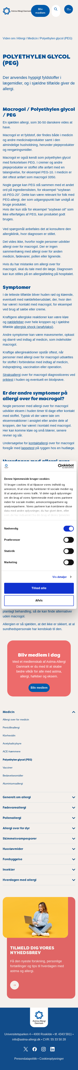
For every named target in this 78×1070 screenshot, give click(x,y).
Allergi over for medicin (16, 719)
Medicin (33, 38)
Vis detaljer (59, 576)
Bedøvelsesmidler (13, 775)
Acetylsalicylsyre (12, 743)
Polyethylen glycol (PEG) (56, 38)
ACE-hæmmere (11, 751)
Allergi (21, 38)
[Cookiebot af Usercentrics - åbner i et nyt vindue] (58, 466)
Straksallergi (12, 375)
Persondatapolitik (25, 1058)
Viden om (9, 38)
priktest (8, 380)
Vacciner (8, 767)
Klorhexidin (9, 735)
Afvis (39, 600)
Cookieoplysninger (51, 1058)
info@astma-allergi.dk (26, 1039)
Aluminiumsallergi (13, 783)
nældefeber (15, 322)
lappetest (27, 448)
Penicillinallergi (11, 727)
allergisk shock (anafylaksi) (33, 327)
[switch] (68, 540)
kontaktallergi (38, 443)
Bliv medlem (40, 10)
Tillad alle (39, 588)
